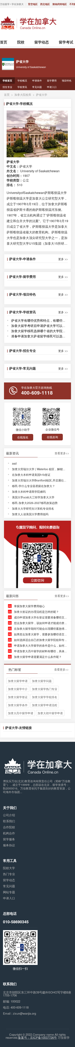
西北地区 (45, 4)
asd (14, 463)
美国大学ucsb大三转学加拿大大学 (33, 497)
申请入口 (52, 87)
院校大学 (9, 868)
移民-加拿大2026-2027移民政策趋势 (35, 503)
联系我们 (9, 821)
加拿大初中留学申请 (50, 713)
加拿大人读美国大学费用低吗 (30, 514)
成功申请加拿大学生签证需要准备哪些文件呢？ (43, 617)
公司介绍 (9, 815)
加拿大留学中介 (18, 689)
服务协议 (9, 845)
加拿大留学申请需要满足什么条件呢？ (38, 657)
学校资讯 (22, 87)
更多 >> (63, 259)
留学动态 (9, 880)
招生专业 (7, 87)
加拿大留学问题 (42, 681)
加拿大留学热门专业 (44, 689)
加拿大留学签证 (18, 697)
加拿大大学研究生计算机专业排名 (33, 508)
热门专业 (9, 874)
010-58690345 (16, 921)
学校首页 (7, 80)
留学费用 (52, 80)
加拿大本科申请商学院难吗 (29, 491)
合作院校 (9, 827)
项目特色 (66, 80)
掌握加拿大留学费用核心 (29, 606)
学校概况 (22, 80)
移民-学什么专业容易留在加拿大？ (33, 486)
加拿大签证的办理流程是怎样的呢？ (36, 612)
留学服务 (9, 839)
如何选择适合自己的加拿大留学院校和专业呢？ (43, 640)
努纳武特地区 (59, 4)
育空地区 (33, 4)
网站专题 (9, 892)
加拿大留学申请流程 (44, 705)
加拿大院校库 (22, 95)
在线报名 (22, 437)
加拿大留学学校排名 (44, 697)
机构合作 (9, 833)
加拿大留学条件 (18, 705)
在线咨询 (52, 437)
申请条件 (37, 80)
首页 (7, 95)
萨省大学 (41, 95)
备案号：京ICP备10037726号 (37, 1037)
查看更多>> (62, 453)
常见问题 (37, 87)
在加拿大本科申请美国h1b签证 (31, 475)
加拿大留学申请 (18, 681)
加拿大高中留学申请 (20, 713)
